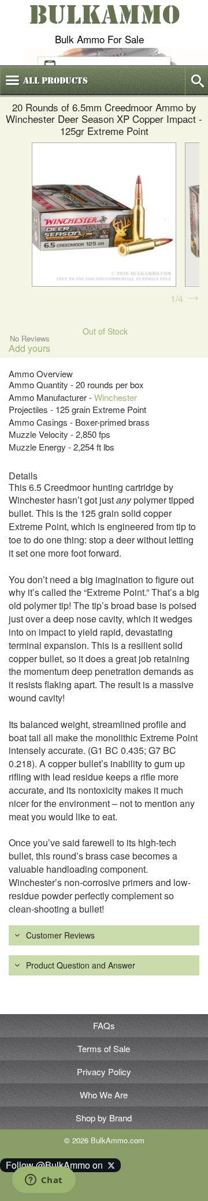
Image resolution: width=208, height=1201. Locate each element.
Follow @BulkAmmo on (56, 1165)
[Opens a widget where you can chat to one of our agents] (44, 1180)
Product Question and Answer (80, 965)
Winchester (115, 397)
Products (55, 81)
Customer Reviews (60, 935)
